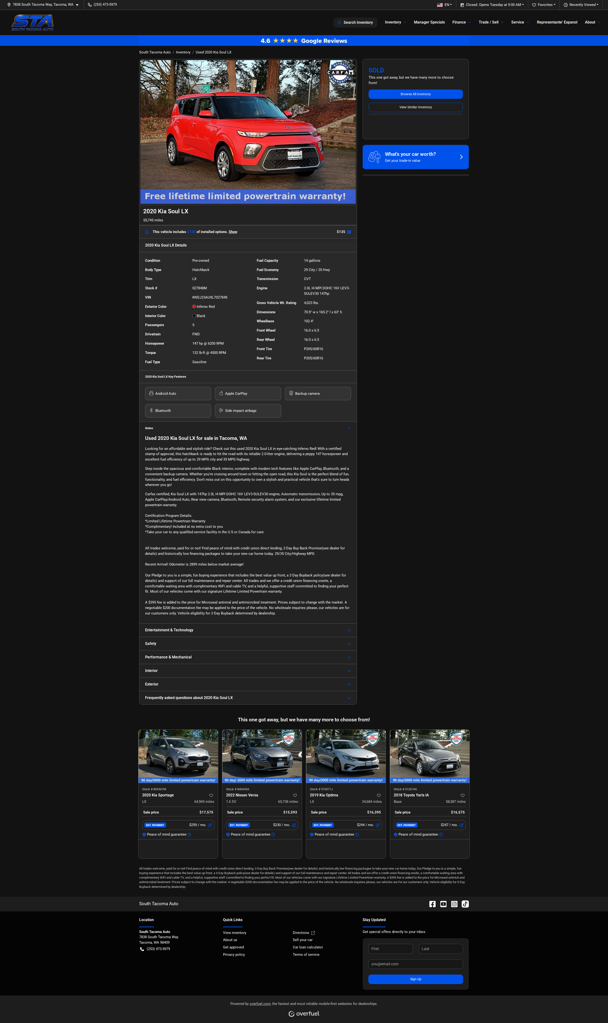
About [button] (590, 22)
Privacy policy (234, 954)
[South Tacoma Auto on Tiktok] (463, 903)
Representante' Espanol (557, 22)
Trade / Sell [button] (489, 22)
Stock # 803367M (154, 789)
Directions (301, 933)
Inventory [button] (393, 22)
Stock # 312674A (405, 789)
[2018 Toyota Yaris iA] (430, 756)
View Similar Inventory (415, 107)
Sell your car (303, 940)
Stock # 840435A (237, 789)
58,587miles (456, 801)
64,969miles (204, 801)
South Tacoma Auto (155, 52)
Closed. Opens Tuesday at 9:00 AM (493, 5)
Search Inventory (358, 22)
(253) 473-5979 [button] (105, 4)
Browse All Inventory (416, 94)
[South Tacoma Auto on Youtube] (441, 903)
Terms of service (306, 954)
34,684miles (372, 801)
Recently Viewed (583, 5)
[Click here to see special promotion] (304, 40)
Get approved (233, 947)
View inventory (234, 933)
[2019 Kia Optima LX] (346, 756)
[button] (44, 4)
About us (230, 940)
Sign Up (415, 979)
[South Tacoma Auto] (32, 22)
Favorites (545, 5)
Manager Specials (429, 22)
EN (447, 5)
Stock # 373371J (321, 789)
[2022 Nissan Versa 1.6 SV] (262, 756)
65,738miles (288, 801)
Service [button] (517, 22)
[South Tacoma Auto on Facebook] (430, 903)
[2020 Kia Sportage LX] (178, 756)
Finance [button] (459, 22)
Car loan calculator (308, 947)
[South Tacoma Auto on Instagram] (452, 903)
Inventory (183, 52)
